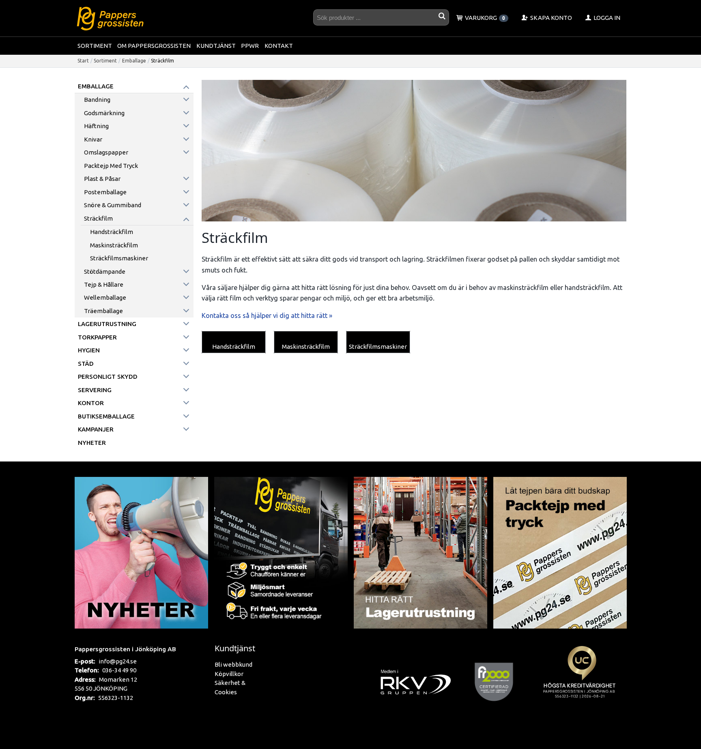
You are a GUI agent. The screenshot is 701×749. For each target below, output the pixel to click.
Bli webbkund (233, 664)
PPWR (250, 45)
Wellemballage (105, 297)
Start (83, 60)
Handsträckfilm (111, 231)
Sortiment (94, 45)
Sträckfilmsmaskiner (119, 258)
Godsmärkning (104, 112)
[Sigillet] (581, 681)
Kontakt (278, 45)
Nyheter (92, 442)
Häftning (96, 125)
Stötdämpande (104, 271)
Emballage (134, 60)
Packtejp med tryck (111, 165)
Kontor (91, 402)
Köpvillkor (229, 673)
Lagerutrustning (107, 323)
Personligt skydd (108, 376)
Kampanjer (96, 429)
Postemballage (105, 192)
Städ (86, 363)
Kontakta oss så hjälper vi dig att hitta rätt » (267, 315)
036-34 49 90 (119, 670)
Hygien (89, 350)
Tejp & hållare (103, 284)
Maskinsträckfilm (114, 245)
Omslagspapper (106, 152)
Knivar (93, 139)
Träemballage (103, 310)
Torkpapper (97, 337)
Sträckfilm (98, 218)
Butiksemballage (106, 416)
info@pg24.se (118, 661)
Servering (95, 389)
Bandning (97, 99)
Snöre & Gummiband (112, 205)
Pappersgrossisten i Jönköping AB (125, 648)
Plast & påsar (102, 178)
